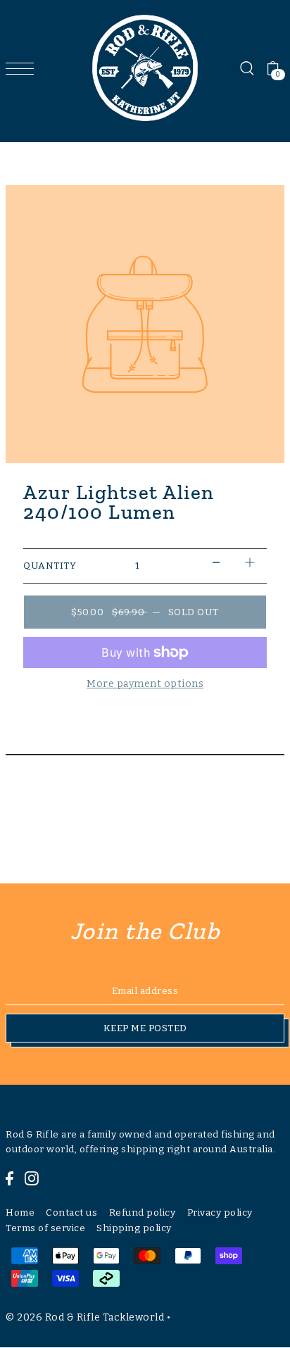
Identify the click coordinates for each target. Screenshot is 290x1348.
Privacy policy (220, 1212)
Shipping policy (134, 1228)
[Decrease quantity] (216, 563)
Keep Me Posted (145, 1028)
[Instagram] (32, 1178)
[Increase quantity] (250, 563)
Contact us (71, 1212)
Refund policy (142, 1212)
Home (20, 1212)
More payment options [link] (145, 684)
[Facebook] (9, 1178)
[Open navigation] (23, 68)
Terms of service (45, 1228)
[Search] (246, 68)
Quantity (49, 566)
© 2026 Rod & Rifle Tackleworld (85, 1317)
